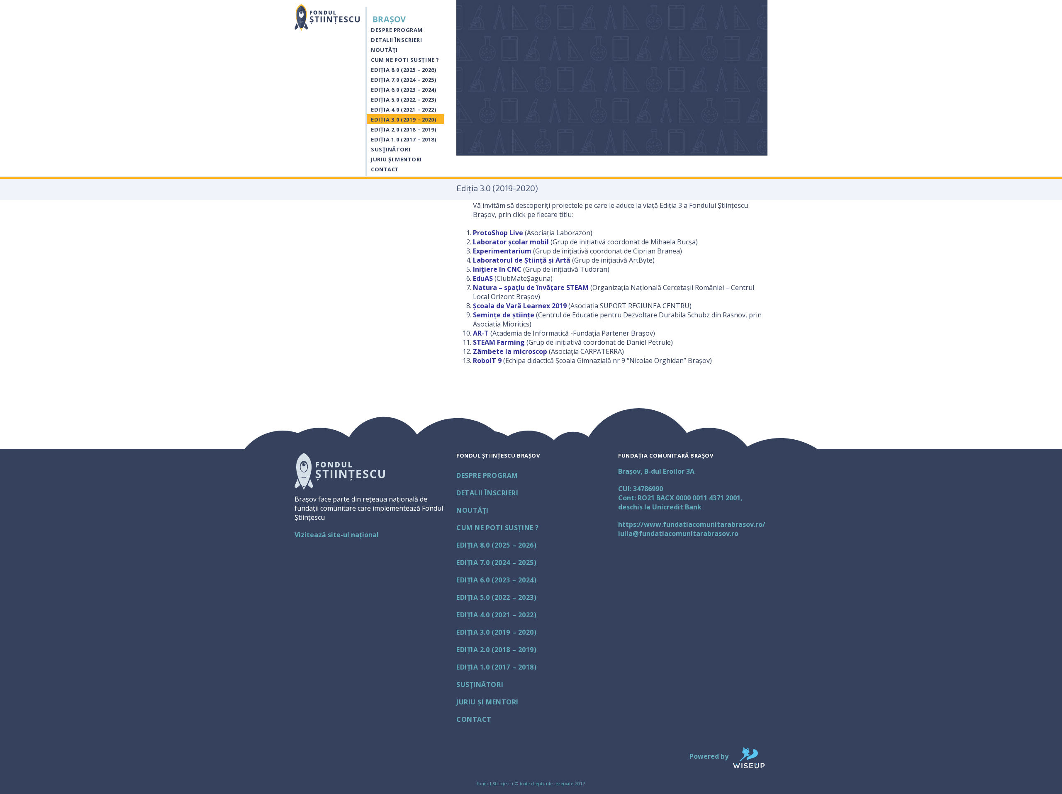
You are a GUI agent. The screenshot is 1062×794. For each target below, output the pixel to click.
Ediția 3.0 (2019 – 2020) (403, 119)
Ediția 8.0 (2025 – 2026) (403, 69)
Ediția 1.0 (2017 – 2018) (403, 139)
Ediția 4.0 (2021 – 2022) (403, 109)
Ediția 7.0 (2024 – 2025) (403, 79)
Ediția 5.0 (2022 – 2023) (403, 99)
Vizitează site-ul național (337, 534)
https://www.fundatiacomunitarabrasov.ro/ (691, 524)
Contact (385, 169)
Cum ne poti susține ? (405, 59)
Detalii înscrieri (396, 40)
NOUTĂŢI (384, 50)
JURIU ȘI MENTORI (396, 159)
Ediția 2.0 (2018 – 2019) (403, 129)
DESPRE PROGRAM (397, 30)
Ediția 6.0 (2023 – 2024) (403, 89)
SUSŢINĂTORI (390, 149)
